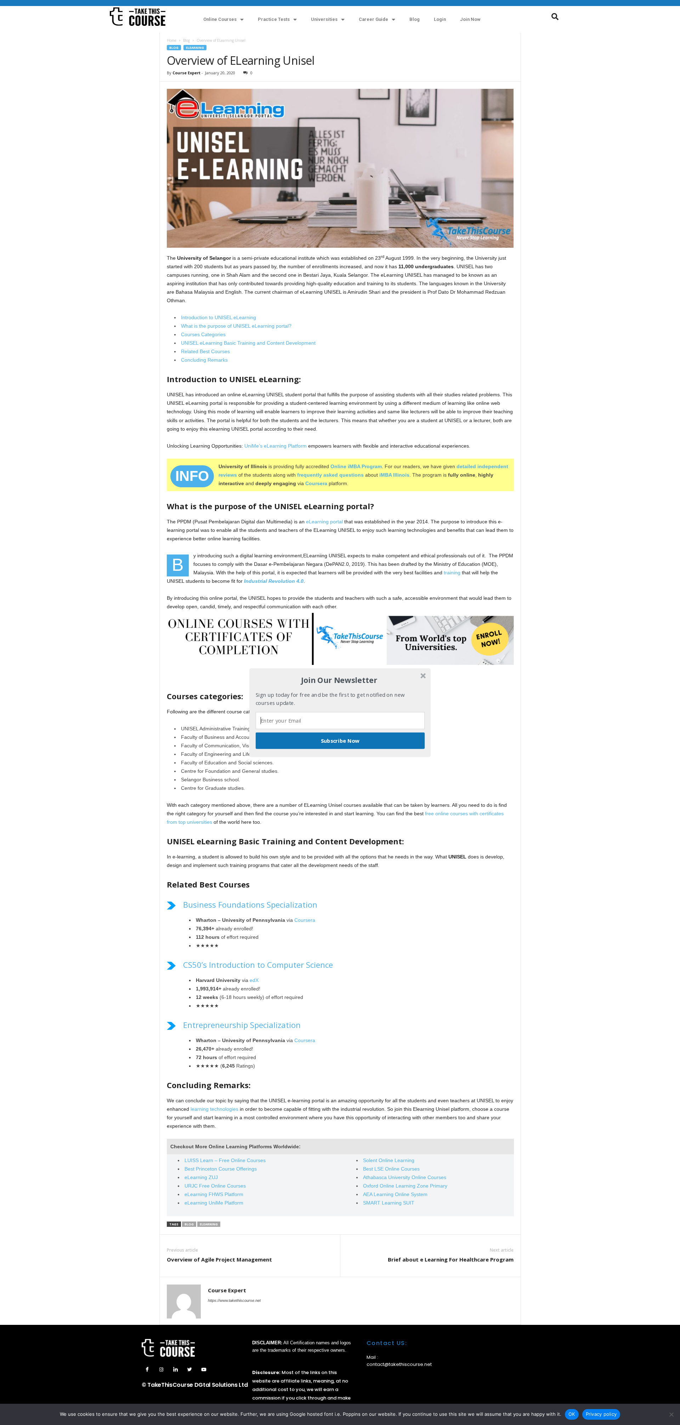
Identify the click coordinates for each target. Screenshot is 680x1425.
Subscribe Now (340, 740)
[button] (339, 680)
